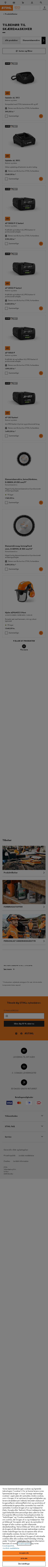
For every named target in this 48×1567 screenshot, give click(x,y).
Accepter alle (24, 1553)
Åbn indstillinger (24, 1564)
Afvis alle (24, 1558)
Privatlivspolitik (24, 1543)
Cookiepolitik (8, 1546)
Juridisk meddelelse (10, 1548)
